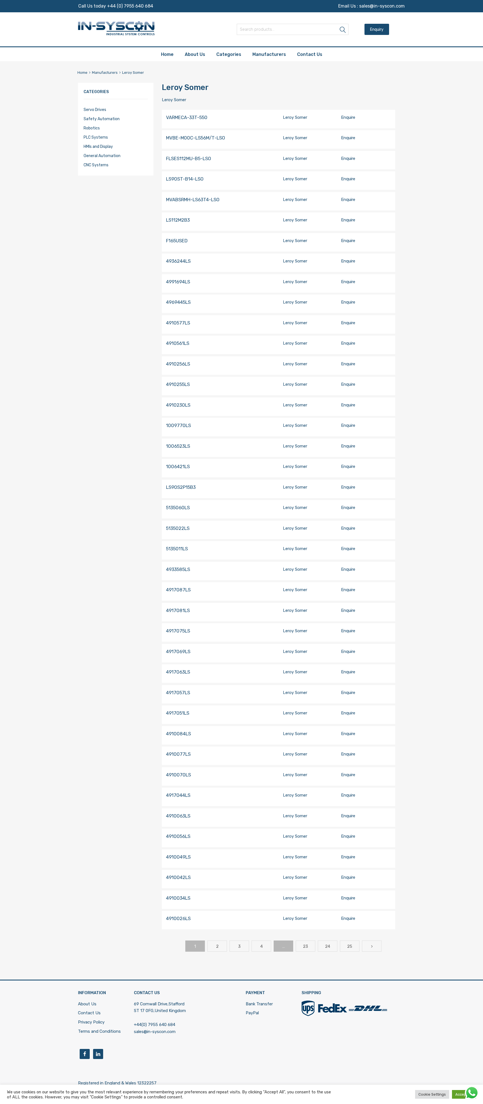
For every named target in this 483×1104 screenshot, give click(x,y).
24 (327, 946)
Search (343, 30)
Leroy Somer (295, 117)
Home (167, 54)
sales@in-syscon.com (382, 6)
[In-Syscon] (116, 33)
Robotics (92, 128)
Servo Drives (95, 109)
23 (305, 946)
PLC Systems (96, 137)
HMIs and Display (98, 146)
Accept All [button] (464, 1094)
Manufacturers (269, 54)
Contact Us (309, 54)
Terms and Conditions (99, 1031)
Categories (228, 54)
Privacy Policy (91, 1022)
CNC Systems (96, 165)
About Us (195, 54)
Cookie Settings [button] (432, 1094)
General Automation (102, 155)
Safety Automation (102, 119)
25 (349, 946)
